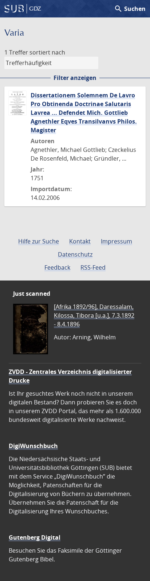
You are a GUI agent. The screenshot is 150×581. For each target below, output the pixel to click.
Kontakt (80, 241)
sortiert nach (47, 52)
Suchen (130, 8)
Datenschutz (75, 254)
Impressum (116, 241)
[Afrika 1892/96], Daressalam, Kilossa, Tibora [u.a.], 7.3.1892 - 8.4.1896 (94, 315)
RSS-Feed (93, 267)
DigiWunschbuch (33, 446)
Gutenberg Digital (34, 537)
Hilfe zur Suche (38, 241)
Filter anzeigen (75, 78)
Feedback (57, 267)
